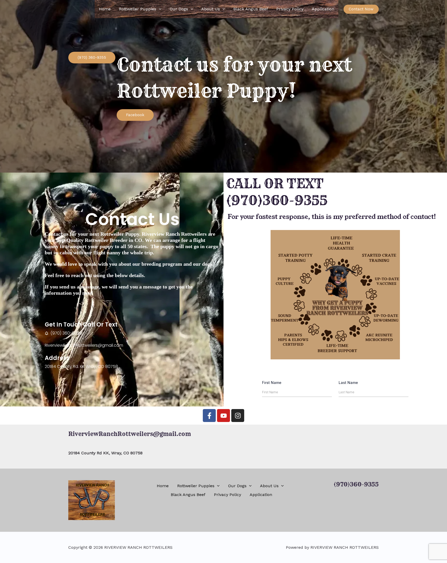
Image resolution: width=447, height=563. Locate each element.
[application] (158, 9)
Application (323, 8)
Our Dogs (179, 8)
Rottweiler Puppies (137, 8)
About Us (210, 8)
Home (105, 8)
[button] (361, 9)
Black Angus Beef (250, 8)
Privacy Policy (289, 8)
